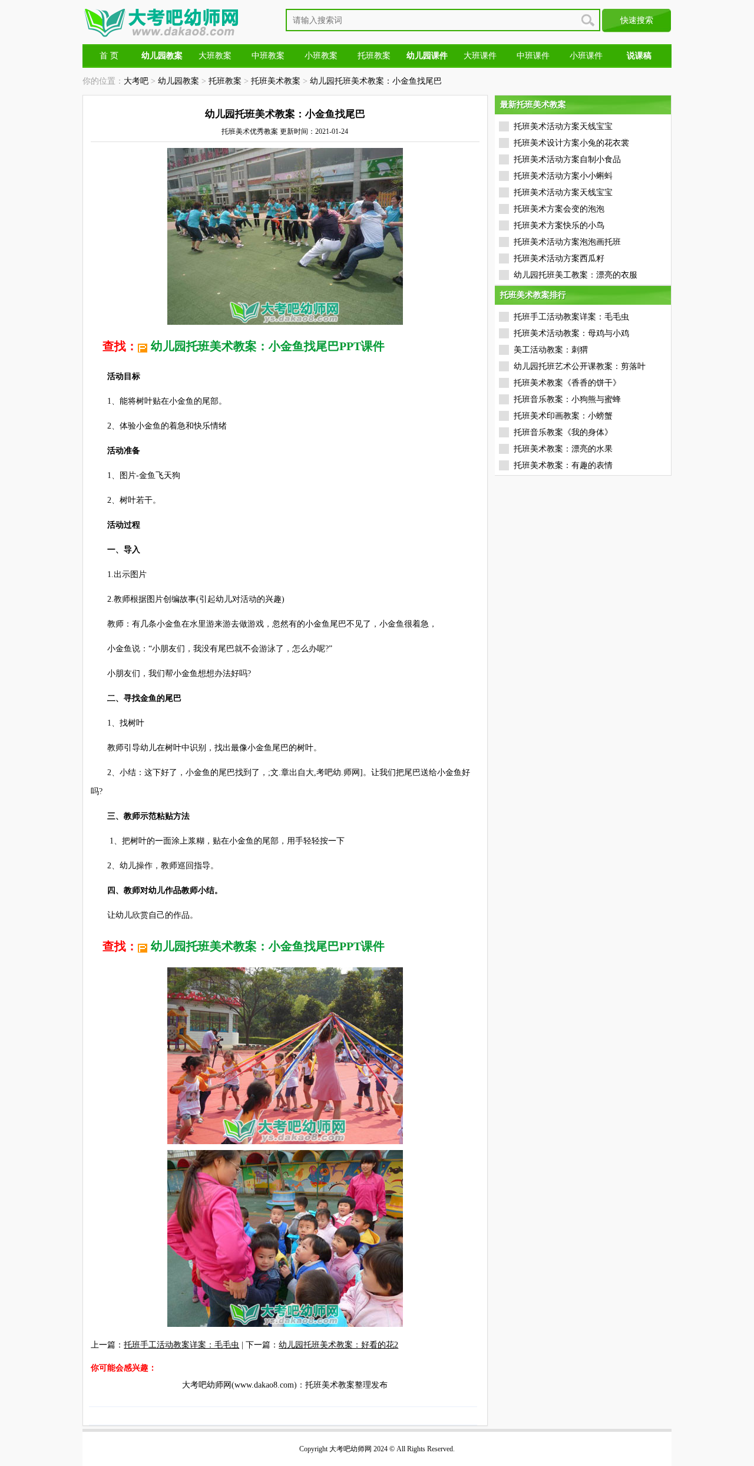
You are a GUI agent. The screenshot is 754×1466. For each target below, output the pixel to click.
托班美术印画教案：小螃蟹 (563, 415)
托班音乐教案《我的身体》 (563, 432)
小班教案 (321, 55)
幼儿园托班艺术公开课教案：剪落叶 (580, 366)
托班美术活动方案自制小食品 (567, 159)
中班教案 (268, 55)
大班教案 (215, 55)
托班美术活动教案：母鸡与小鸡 (571, 333)
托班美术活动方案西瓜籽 (559, 258)
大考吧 (136, 81)
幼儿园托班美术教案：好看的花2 (338, 1344)
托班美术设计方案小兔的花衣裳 (571, 143)
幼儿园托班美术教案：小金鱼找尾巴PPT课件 (268, 346)
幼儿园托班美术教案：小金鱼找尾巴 (376, 81)
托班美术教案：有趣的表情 (563, 465)
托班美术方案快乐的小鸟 (559, 225)
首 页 (109, 55)
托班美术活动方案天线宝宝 (563, 126)
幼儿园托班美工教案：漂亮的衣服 (575, 275)
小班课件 (586, 55)
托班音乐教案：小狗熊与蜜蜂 (567, 399)
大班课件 (480, 55)
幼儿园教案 (178, 81)
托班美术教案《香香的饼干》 (567, 382)
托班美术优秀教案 (249, 131)
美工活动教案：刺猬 (551, 349)
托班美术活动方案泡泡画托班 (567, 242)
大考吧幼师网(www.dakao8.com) (239, 1385)
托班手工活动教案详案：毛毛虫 (181, 1344)
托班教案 (374, 55)
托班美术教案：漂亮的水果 (563, 448)
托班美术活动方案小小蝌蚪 (563, 176)
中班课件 (533, 55)
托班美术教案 (275, 81)
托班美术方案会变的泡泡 (559, 209)
